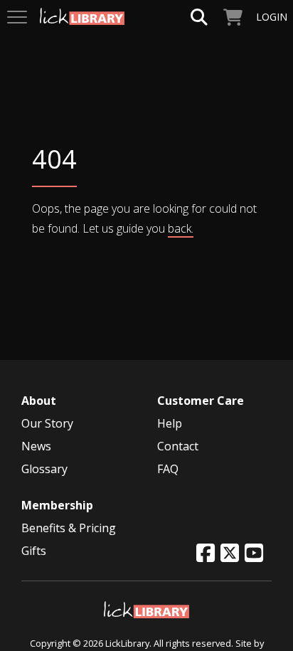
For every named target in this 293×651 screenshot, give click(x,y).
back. (180, 228)
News (36, 446)
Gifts (33, 551)
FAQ (168, 469)
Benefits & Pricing (68, 528)
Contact (177, 446)
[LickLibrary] (146, 608)
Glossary (44, 469)
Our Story (47, 423)
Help (169, 423)
